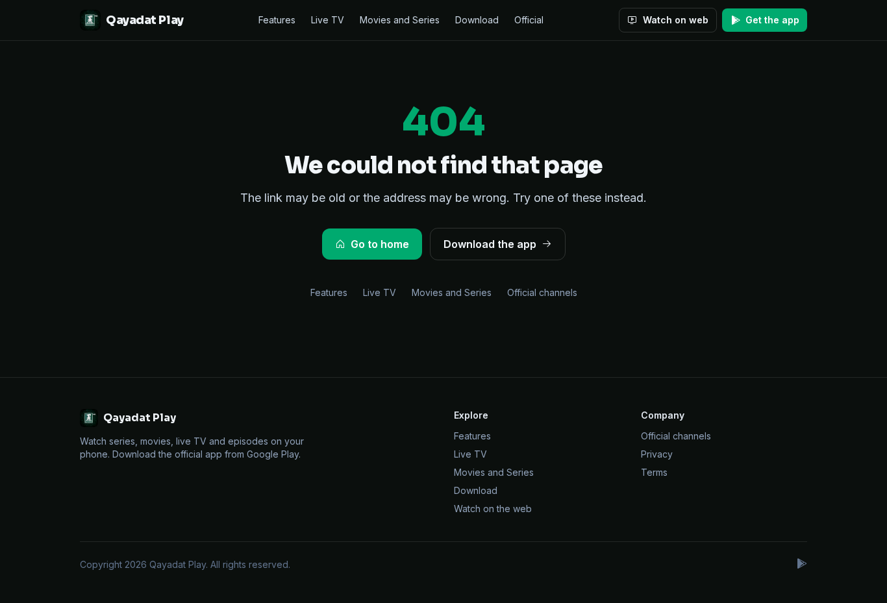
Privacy (657, 454)
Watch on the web (493, 508)
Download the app (489, 244)
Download (477, 19)
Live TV (327, 19)
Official (528, 19)
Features (276, 19)
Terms (654, 472)
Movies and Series (400, 19)
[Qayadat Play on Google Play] (801, 565)
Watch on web (675, 19)
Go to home (380, 244)
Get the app (772, 19)
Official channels (542, 292)
